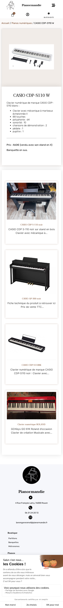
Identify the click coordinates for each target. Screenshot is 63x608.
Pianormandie (31, 5)
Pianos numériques (22, 23)
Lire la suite (31, 239)
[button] (53, 5)
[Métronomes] (35, 546)
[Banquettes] (35, 542)
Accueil (5, 23)
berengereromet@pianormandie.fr (31, 522)
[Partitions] (35, 538)
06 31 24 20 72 (49, 17)
